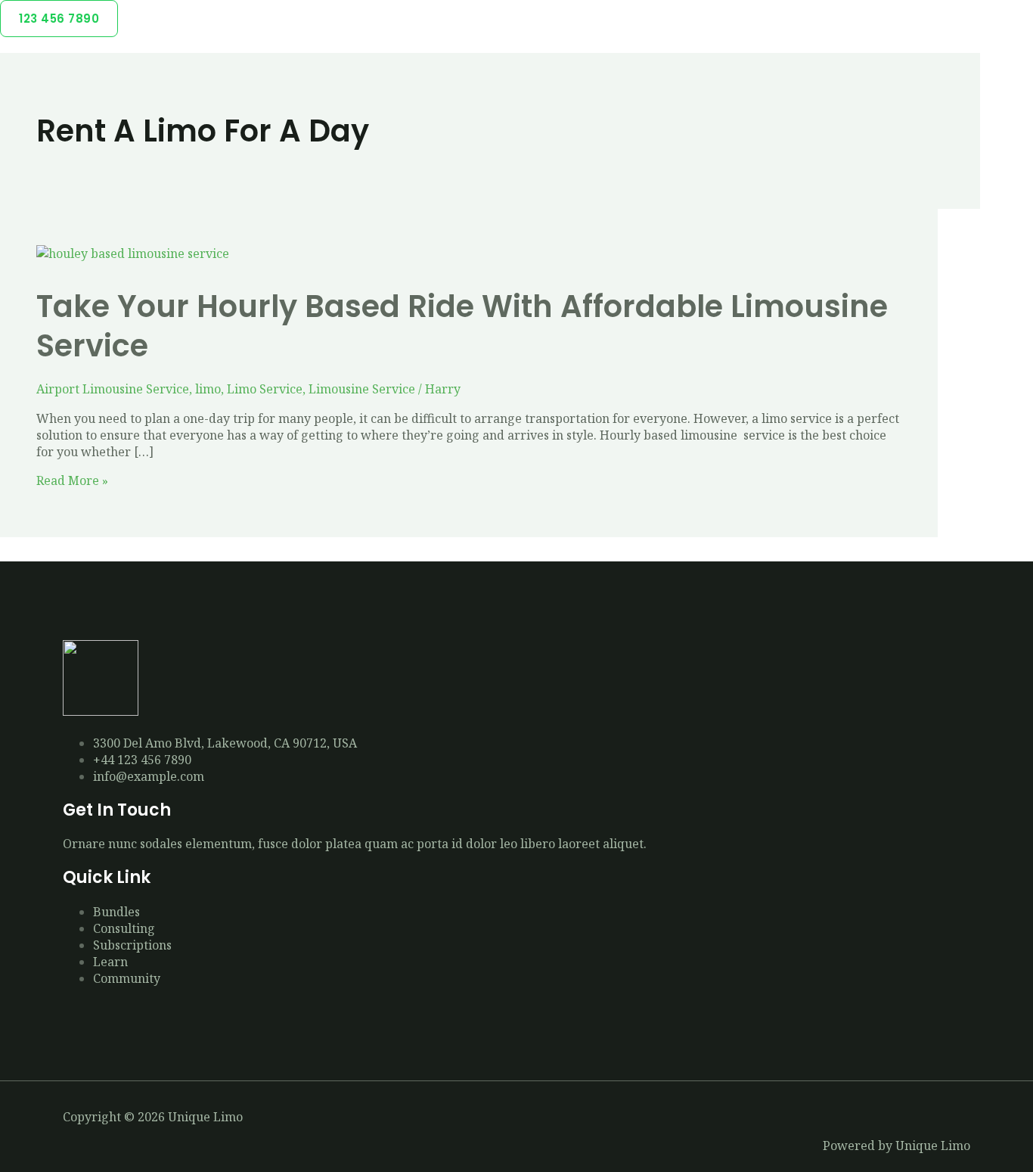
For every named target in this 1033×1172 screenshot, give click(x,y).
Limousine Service (362, 389)
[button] (59, 18)
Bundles (116, 911)
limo (208, 389)
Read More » (72, 480)
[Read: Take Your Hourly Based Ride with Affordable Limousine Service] (132, 253)
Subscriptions (132, 945)
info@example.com (148, 776)
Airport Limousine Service (112, 389)
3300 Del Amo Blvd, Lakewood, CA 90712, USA (225, 743)
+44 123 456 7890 (142, 759)
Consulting (124, 928)
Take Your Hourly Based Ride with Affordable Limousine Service (462, 326)
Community (126, 978)
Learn (110, 961)
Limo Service (264, 389)
